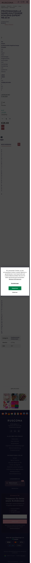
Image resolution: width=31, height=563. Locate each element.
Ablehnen (14, 292)
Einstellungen (15, 283)
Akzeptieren (15, 288)
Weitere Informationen (15, 279)
